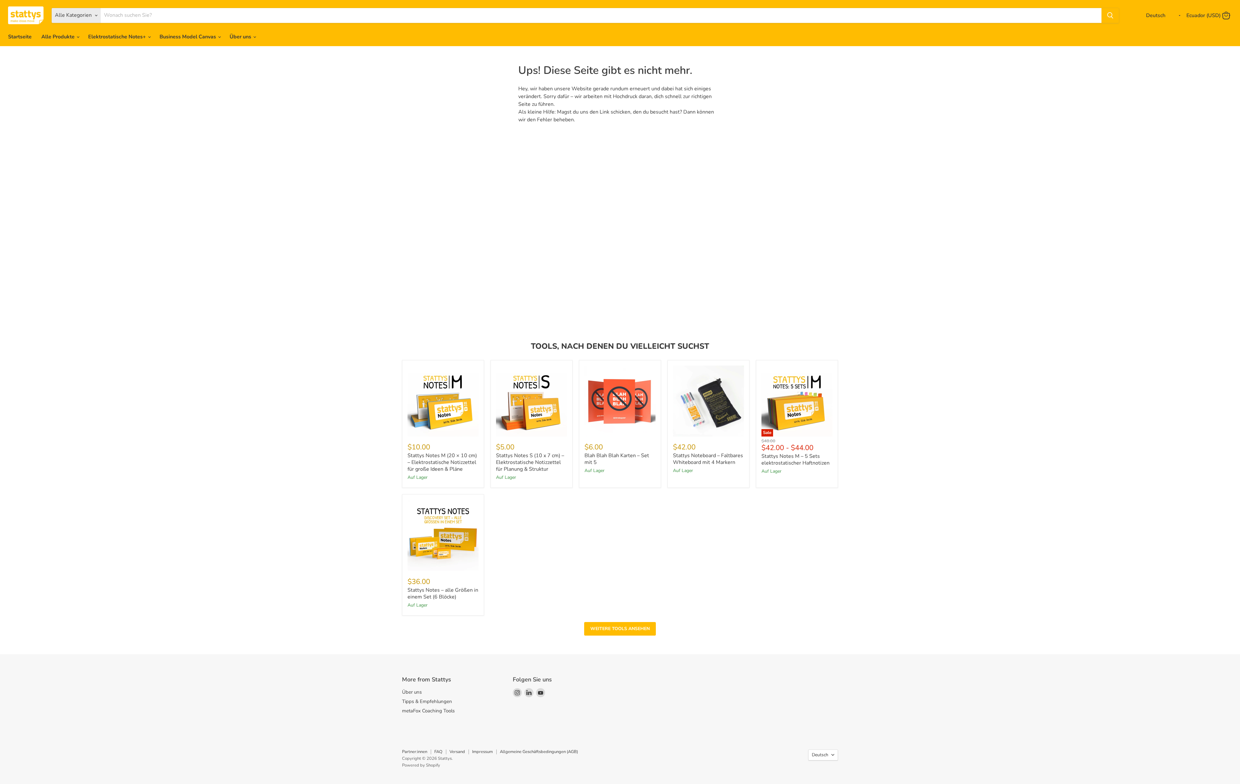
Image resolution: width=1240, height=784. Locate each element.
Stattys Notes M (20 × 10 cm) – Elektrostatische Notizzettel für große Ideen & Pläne (442, 462)
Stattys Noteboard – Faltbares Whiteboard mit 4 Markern (708, 459)
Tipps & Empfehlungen (427, 701)
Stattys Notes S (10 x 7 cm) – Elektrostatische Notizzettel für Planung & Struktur (530, 462)
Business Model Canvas (188, 36)
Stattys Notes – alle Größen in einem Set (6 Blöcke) (443, 593)
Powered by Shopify (421, 765)
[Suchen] (1110, 15)
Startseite (20, 36)
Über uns (241, 36)
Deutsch (820, 755)
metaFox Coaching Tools (428, 711)
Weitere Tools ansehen (620, 629)
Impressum (482, 752)
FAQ (438, 752)
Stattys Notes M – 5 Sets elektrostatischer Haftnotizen (795, 460)
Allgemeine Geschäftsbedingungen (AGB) (539, 752)
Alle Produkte (58, 36)
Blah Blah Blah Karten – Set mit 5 (616, 459)
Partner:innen (414, 752)
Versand (457, 752)
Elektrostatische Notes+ (117, 36)
